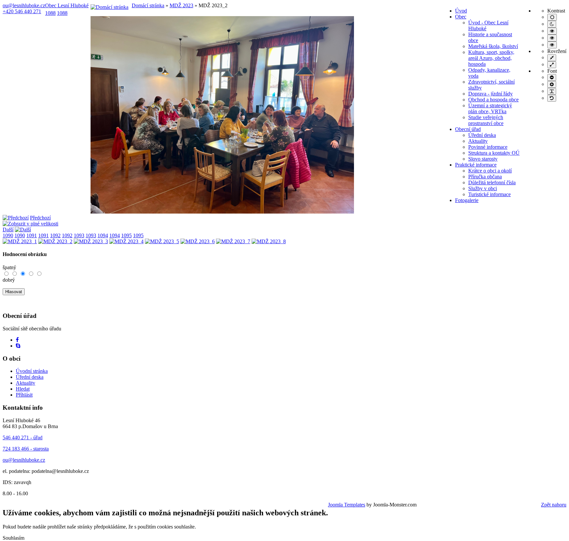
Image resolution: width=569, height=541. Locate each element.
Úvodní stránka (32, 371)
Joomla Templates (346, 504)
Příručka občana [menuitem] (485, 176)
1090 (8, 235)
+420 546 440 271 (22, 11)
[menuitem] (461, 10)
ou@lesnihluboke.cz (24, 5)
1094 (102, 235)
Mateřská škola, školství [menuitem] (493, 46)
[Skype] (18, 345)
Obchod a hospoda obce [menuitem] (493, 99)
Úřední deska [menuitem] (482, 135)
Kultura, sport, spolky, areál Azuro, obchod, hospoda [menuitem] (491, 58)
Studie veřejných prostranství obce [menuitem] (485, 120)
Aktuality (25, 383)
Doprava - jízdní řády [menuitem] (490, 93)
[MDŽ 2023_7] (233, 241)
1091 (31, 235)
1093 (79, 235)
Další (8, 229)
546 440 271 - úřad (22, 437)
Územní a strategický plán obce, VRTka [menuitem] (490, 108)
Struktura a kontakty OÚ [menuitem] (494, 153)
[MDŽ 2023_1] (20, 241)
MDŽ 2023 (181, 5)
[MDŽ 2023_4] (126, 241)
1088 (50, 13)
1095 (126, 235)
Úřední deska (29, 377)
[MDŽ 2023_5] (162, 241)
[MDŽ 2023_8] (269, 241)
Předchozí (40, 217)
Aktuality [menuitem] (478, 141)
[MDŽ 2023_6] (197, 241)
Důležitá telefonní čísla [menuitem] (492, 182)
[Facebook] (17, 340)
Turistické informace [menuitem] (489, 194)
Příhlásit (24, 395)
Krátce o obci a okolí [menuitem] (490, 170)
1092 (55, 235)
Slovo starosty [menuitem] (483, 159)
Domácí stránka (148, 5)
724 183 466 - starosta (26, 448)
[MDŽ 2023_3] (91, 241)
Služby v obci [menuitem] (482, 188)
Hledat (23, 389)
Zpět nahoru (553, 504)
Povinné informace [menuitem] (487, 147)
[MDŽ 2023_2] (222, 212)
